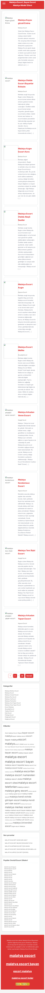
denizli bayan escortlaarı (11, 906)
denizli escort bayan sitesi (11, 925)
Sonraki (29, 676)
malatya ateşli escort (18, 749)
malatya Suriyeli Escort (13, 852)
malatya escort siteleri (14, 779)
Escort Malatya (9, 707)
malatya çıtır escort (22, 820)
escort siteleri (19, 744)
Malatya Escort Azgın (13, 840)
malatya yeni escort (28, 817)
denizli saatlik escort (10, 891)
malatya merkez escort (18, 807)
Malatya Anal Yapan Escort (13, 703)
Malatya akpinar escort (13, 846)
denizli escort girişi (9, 909)
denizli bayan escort (10, 868)
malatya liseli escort (26, 804)
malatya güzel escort (15, 794)
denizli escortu (8, 881)
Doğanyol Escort (10, 719)
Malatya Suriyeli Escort (11, 695)
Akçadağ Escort (22, 355)
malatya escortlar (9, 772)
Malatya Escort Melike (13, 843)
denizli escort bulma (10, 914)
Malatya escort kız (30, 765)
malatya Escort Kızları (28, 768)
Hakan (27, 846)
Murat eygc (28, 843)
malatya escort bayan (19, 761)
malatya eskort (23, 787)
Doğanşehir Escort (10, 717)
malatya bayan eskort (25, 753)
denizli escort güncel (10, 911)
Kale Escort (8, 713)
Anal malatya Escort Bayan (13, 733)
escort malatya (22, 971)
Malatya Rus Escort (10, 697)
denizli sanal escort (10, 884)
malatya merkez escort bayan (15, 810)
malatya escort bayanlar (14, 765)
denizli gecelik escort (10, 890)
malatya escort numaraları (20, 775)
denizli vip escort (9, 900)
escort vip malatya (29, 744)
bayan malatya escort (19, 736)
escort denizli (8, 870)
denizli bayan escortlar (11, 902)
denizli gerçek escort (10, 921)
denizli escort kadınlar (10, 888)
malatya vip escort (15, 817)
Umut (26, 840)
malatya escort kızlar (14, 768)
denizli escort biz (9, 927)
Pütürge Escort (9, 715)
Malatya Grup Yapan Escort (13, 705)
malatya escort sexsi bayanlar (16, 849)
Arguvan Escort (22, 292)
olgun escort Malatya (18, 826)
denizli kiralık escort (10, 893)
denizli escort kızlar (10, 886)
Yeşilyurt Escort (9, 711)
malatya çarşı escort (10, 820)
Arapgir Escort (22, 420)
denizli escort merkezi (10, 907)
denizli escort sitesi (9, 897)
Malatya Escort (22, 28)
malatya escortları (25, 771)
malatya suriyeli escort (17, 813)
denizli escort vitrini (10, 923)
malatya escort (16, 757)
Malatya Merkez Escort (12, 691)
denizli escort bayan (10, 867)
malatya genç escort (16, 790)
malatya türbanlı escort (16, 815)
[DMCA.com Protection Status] (22, 985)
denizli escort (8, 872)
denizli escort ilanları (10, 883)
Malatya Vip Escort (10, 699)
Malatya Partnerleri (10, 701)
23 (22, 676)
